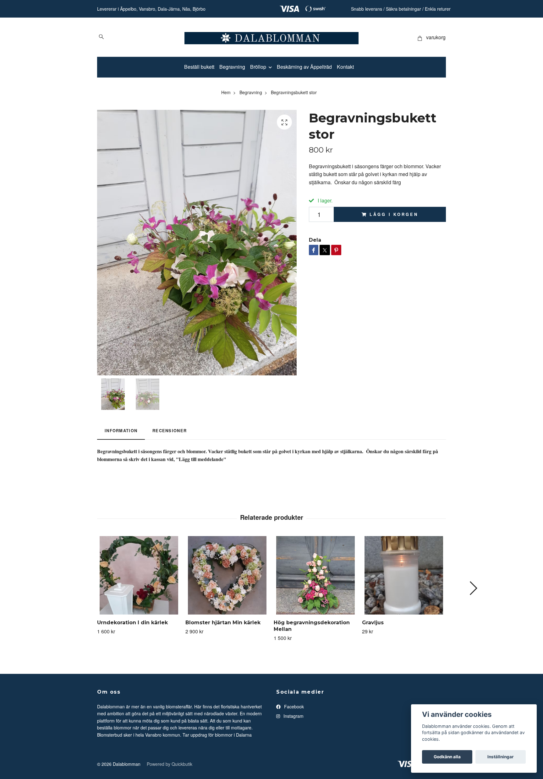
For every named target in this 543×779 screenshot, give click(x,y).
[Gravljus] (404, 575)
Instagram (293, 716)
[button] (473, 588)
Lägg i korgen (394, 214)
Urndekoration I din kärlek (132, 623)
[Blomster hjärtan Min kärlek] (227, 575)
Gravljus (373, 623)
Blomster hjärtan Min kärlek (223, 623)
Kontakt (345, 66)
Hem (226, 92)
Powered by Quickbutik (169, 764)
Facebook (293, 706)
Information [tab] (121, 430)
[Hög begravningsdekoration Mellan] (315, 575)
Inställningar (500, 756)
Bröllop (258, 66)
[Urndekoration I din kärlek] (139, 575)
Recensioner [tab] (169, 430)
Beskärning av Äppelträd (304, 66)
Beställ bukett (199, 66)
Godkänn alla (447, 756)
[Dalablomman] (271, 37)
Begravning (232, 66)
